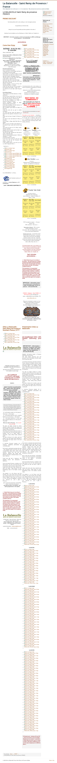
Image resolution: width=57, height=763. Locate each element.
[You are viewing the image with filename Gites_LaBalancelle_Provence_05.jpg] (32, 404)
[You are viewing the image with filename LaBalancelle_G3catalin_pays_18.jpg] (32, 633)
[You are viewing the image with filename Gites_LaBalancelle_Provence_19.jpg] (32, 439)
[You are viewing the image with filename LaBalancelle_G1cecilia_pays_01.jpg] (32, 488)
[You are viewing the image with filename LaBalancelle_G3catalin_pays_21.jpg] (32, 641)
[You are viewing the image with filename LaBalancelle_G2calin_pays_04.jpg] (32, 559)
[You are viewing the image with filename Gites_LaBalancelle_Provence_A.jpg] (32, 49)
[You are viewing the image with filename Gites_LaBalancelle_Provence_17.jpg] (32, 434)
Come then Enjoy (9, 45)
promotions (22, 42)
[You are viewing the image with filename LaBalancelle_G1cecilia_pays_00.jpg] (32, 486)
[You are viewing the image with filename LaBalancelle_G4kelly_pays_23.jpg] (32, 709)
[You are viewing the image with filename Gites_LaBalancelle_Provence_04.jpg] (32, 401)
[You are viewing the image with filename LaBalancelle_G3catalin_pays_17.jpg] (32, 631)
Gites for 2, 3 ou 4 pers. (48, 27)
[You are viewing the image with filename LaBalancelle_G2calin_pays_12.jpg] (32, 579)
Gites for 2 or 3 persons (47, 23)
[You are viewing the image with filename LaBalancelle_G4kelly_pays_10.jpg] (32, 677)
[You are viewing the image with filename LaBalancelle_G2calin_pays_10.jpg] (32, 574)
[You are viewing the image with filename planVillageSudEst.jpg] (13, 162)
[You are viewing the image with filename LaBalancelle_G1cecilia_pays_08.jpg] (32, 506)
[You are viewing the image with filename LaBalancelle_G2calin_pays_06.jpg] (32, 564)
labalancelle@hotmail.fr (16, 526)
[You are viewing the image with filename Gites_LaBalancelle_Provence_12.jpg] (32, 421)
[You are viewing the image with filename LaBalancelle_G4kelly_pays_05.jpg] (32, 664)
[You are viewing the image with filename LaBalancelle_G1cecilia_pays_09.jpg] (32, 508)
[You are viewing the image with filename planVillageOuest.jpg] (13, 160)
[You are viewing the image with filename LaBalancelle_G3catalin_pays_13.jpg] (32, 621)
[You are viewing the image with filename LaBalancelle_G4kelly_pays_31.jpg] (32, 729)
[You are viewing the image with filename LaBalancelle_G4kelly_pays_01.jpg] (32, 654)
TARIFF (24, 45)
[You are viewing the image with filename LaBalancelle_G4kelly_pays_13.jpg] (32, 684)
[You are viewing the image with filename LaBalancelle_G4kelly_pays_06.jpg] (32, 667)
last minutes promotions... (31, 255)
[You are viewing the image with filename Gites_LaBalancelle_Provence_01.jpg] (32, 394)
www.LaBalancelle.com (31, 298)
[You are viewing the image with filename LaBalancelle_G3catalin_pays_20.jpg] (32, 638)
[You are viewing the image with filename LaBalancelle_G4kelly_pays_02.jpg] (32, 657)
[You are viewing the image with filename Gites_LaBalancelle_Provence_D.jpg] (32, 56)
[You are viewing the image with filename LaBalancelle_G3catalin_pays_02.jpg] (32, 593)
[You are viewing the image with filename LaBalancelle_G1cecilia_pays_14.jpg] (32, 521)
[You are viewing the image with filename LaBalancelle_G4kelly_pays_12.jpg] (32, 682)
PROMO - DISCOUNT (47, 63)
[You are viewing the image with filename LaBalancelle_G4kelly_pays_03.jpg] (32, 659)
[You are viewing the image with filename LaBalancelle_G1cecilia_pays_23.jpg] (32, 543)
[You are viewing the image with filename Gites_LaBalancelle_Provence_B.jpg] (32, 51)
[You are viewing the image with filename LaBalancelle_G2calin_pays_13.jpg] (32, 582)
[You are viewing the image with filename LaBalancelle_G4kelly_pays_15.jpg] (32, 689)
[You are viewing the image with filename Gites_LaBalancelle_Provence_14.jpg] (32, 426)
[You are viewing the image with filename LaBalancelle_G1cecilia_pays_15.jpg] (32, 523)
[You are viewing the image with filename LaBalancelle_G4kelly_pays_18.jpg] (32, 697)
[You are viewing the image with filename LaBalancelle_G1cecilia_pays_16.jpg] (32, 526)
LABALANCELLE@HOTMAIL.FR (14, 185)
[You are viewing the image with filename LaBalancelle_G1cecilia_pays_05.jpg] (32, 498)
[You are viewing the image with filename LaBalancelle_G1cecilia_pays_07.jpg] (32, 503)
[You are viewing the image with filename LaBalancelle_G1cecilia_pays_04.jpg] (32, 496)
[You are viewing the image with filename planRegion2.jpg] (13, 154)
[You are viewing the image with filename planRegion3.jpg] (13, 155)
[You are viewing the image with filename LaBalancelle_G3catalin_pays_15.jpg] (32, 626)
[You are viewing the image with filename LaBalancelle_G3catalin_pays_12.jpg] (32, 618)
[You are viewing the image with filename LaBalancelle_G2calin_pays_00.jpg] (32, 549)
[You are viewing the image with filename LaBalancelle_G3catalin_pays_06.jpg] (32, 603)
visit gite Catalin (46, 26)
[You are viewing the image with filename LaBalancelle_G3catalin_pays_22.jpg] (32, 643)
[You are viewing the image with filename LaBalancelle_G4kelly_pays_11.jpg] (32, 679)
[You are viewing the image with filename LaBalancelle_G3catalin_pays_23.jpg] (32, 646)
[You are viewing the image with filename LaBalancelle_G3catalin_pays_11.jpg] (32, 616)
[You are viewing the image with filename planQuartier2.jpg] (13, 151)
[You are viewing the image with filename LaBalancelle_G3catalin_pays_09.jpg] (32, 611)
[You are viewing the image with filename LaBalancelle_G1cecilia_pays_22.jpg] (32, 541)
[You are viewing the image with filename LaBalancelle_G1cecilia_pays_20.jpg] (32, 536)
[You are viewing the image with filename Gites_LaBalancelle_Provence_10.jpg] (32, 416)
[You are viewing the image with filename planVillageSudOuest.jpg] (13, 165)
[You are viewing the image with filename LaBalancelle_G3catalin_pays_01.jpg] (32, 591)
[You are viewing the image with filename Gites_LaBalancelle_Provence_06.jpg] (32, 406)
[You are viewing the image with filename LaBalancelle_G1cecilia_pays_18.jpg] (32, 531)
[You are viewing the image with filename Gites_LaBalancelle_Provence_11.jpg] (32, 419)
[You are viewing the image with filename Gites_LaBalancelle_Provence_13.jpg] (32, 424)
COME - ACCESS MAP (48, 62)
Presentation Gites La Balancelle (30, 327)
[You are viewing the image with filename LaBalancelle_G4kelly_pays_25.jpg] (32, 714)
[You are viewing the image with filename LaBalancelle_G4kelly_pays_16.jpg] (32, 692)
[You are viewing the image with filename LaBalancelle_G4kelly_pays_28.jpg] (32, 722)
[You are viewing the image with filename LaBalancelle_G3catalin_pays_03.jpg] (32, 596)
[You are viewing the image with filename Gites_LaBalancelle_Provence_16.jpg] (32, 431)
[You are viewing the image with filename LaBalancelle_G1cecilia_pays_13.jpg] (32, 518)
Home (44, 32)
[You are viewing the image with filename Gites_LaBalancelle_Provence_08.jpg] (32, 411)
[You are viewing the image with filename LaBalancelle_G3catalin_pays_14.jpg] (32, 623)
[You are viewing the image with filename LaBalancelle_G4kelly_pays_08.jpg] (32, 672)
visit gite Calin (46, 25)
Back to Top (51, 760)
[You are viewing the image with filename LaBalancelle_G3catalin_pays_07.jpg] (32, 606)
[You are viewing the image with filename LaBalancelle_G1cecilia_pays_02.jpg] (32, 491)
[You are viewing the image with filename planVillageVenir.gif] (13, 167)
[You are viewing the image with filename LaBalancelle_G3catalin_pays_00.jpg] (32, 588)
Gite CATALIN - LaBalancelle (46, 51)
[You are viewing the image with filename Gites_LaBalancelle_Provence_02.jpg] (32, 396)
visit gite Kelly (46, 31)
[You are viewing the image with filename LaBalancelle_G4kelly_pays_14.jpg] (32, 687)
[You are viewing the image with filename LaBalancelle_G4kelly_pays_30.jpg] (32, 727)
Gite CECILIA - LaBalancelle (46, 46)
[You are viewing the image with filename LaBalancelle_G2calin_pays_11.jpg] (32, 577)
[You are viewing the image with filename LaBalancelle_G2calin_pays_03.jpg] (32, 557)
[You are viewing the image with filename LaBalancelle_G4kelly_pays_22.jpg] (32, 707)
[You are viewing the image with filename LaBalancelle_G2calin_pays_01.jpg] (32, 552)
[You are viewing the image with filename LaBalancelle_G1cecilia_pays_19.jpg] (32, 533)
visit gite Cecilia (46, 28)
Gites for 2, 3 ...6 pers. (47, 30)
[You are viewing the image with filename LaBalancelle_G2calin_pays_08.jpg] (32, 569)
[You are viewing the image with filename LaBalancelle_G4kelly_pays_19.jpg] (32, 699)
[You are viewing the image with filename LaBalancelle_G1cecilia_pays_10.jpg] (32, 511)
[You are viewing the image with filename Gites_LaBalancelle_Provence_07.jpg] (32, 409)
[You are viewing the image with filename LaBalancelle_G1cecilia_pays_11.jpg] (32, 513)
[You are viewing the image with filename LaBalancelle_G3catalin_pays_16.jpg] (32, 628)
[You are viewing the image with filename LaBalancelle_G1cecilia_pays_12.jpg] (32, 516)
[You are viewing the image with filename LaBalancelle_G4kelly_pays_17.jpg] (32, 694)
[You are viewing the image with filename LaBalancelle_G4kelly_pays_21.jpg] (32, 704)
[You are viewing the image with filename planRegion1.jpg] (13, 153)
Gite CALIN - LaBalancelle (45, 48)
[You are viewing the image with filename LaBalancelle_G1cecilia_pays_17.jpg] (32, 528)
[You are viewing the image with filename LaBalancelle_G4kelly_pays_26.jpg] (32, 717)
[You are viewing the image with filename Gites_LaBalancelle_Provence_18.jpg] (32, 436)
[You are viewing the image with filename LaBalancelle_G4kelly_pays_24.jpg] (32, 712)
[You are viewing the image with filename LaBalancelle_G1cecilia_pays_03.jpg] (32, 493)
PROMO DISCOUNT (9, 19)
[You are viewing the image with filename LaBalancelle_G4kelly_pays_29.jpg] (32, 724)
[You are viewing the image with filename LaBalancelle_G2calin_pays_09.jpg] (32, 572)
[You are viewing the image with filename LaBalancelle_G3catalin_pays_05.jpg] (32, 601)
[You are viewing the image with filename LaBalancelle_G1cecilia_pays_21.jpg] (32, 538)
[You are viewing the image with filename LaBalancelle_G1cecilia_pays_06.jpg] (32, 501)
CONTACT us (45, 61)
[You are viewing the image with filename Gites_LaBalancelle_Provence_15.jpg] (32, 429)
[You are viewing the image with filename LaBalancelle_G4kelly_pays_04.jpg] (32, 662)
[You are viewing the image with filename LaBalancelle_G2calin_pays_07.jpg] (32, 567)
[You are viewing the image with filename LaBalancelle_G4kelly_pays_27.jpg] (32, 719)
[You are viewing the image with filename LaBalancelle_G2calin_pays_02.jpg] (32, 554)
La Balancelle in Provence (48, 44)
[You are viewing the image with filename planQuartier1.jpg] (13, 148)
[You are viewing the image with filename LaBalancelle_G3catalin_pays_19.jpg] (32, 636)
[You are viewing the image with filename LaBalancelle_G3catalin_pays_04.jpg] (32, 598)
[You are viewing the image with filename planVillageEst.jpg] (13, 157)
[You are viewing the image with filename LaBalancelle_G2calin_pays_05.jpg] (32, 562)
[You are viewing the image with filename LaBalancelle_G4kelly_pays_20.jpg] (32, 702)
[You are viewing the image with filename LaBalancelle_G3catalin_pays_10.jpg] (32, 613)
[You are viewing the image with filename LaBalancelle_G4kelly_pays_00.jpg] (32, 652)
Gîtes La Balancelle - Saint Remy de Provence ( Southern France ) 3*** (12, 328)
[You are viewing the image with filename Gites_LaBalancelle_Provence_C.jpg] (32, 54)
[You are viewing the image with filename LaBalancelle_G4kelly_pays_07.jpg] (32, 669)
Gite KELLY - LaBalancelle (45, 53)
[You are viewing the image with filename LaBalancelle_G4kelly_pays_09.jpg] (32, 674)
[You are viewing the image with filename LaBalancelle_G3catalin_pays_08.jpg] (32, 608)
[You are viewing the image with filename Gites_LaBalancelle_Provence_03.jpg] (32, 399)
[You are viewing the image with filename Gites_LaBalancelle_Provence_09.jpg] (32, 414)
